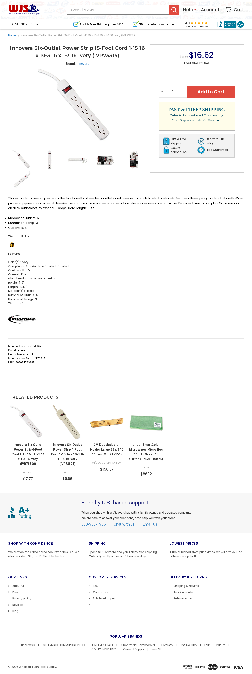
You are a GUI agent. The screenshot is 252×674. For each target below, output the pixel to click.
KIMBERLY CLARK (102, 645)
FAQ (95, 586)
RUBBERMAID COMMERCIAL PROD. (63, 645)
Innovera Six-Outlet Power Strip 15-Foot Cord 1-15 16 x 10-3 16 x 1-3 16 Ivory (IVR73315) (78, 35)
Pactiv (220, 645)
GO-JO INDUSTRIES (104, 649)
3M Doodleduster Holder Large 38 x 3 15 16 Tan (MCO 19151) (106, 449)
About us (18, 586)
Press (15, 592)
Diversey (167, 645)
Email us (150, 524)
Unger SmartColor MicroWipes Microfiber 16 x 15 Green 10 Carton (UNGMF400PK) (146, 452)
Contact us (100, 592)
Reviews (17, 605)
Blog (15, 611)
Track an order (184, 592)
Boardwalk (28, 645)
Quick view (28, 436)
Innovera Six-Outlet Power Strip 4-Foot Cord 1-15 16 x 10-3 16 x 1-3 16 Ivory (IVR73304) (67, 454)
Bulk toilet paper (104, 598)
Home (12, 35)
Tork (207, 645)
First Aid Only (188, 645)
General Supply (133, 649)
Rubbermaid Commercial (137, 645)
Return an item (184, 598)
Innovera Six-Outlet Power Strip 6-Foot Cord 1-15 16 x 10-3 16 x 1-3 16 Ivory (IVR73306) (28, 454)
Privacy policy (21, 598)
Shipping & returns (186, 586)
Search (174, 10)
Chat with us (124, 524)
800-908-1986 (93, 524)
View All (156, 649)
